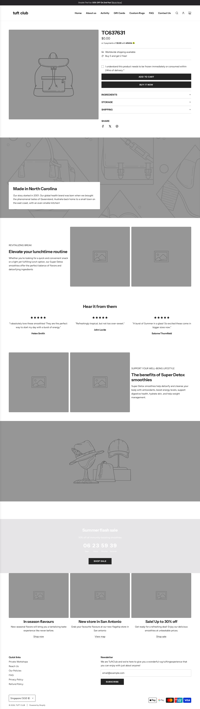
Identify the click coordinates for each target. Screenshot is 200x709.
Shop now (38, 636)
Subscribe (112, 681)
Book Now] (117, 2)
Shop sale (100, 561)
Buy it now (146, 84)
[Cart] (190, 13)
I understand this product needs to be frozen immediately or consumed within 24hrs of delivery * (146, 68)
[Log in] (183, 13)
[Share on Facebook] (103, 127)
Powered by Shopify (37, 705)
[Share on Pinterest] (117, 127)
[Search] (177, 13)
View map (100, 636)
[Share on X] (110, 127)
